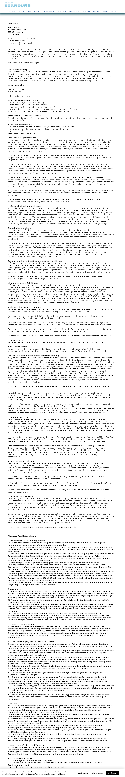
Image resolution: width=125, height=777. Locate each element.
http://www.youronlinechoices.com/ (73, 408)
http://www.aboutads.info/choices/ (27, 408)
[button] (48, 11)
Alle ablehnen (97, 773)
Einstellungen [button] (83, 773)
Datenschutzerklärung (56, 774)
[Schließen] (122, 773)
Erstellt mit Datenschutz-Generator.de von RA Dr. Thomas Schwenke (42, 527)
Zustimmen (112, 773)
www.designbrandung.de (28, 63)
